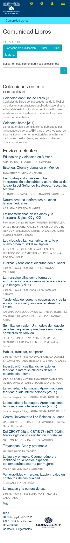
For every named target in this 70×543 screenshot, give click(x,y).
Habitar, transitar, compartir (23, 351)
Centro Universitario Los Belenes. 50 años (33, 416)
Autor (44, 48)
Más (5, 503)
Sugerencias (24, 529)
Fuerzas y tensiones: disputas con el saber (34, 262)
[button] (31, 3)
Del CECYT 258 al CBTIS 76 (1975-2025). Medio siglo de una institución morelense (33, 433)
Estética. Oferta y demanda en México (31, 167)
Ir (64, 71)
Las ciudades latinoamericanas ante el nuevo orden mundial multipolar (31, 242)
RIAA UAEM (7, 515)
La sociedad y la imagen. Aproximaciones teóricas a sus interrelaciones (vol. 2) (33, 390)
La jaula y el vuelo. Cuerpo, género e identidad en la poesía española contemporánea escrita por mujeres (29, 460)
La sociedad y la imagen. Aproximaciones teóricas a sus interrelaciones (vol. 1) (33, 404)
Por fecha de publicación (20, 48)
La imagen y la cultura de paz (24, 488)
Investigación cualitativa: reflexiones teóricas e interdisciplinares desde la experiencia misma (29, 370)
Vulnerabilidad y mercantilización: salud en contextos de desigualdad (34, 476)
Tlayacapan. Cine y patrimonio (25, 445)
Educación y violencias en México (27, 156)
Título (55, 48)
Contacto (8, 529)
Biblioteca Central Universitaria (17, 523)
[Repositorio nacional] (49, 522)
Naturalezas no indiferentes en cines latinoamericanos (29, 201)
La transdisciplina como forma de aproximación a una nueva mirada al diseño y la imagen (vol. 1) (34, 281)
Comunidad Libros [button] (17, 20)
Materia (10, 54)
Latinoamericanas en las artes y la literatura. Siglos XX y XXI (28, 215)
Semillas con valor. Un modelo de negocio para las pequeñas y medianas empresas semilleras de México (33, 329)
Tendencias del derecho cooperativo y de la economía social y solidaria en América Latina (34, 303)
